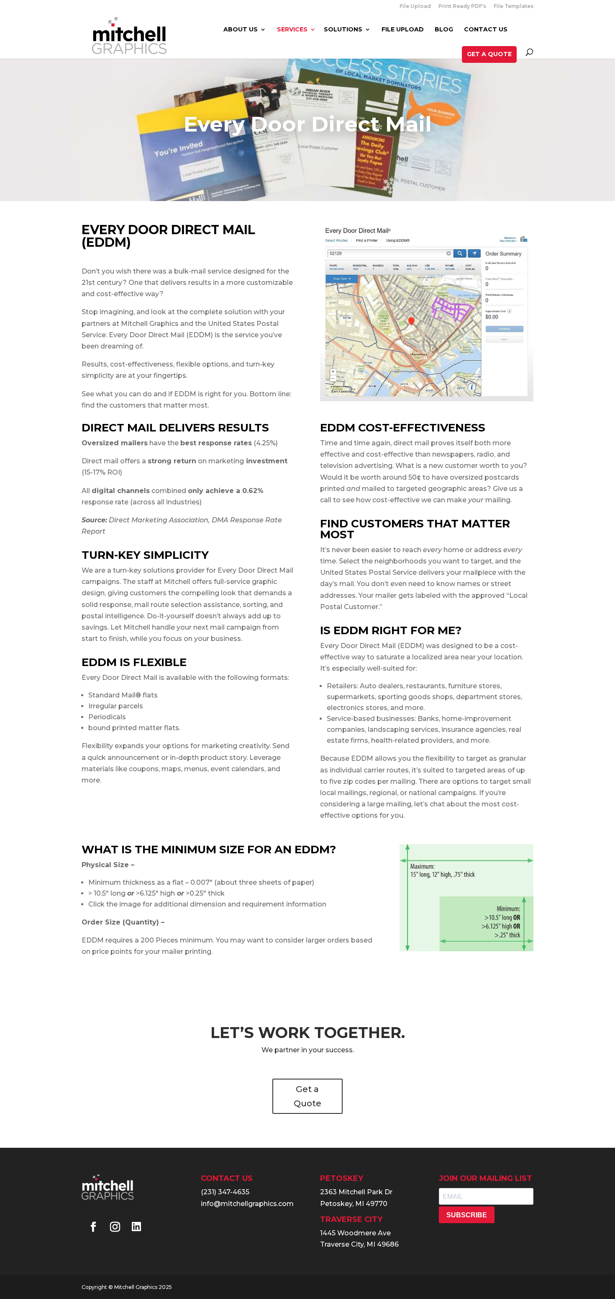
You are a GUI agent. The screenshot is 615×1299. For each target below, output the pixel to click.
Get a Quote (307, 1096)
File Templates (513, 6)
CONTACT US (485, 29)
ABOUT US (240, 29)
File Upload (415, 6)
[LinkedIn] (136, 1227)
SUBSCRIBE (466, 1215)
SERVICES (292, 29)
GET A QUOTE (489, 54)
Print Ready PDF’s (462, 6)
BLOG (444, 29)
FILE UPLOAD (403, 29)
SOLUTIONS (343, 29)
